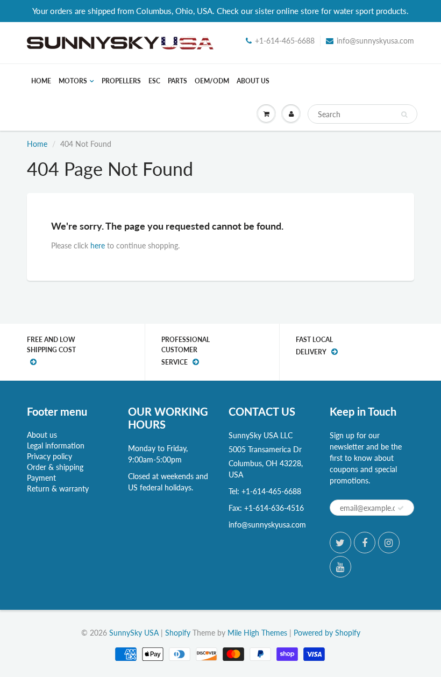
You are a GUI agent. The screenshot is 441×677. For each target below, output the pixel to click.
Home (41, 81)
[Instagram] (389, 542)
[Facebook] (364, 542)
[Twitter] (340, 542)
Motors (73, 81)
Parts (177, 81)
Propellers (121, 81)
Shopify (177, 632)
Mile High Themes (257, 632)
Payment (41, 477)
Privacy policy (49, 456)
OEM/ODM (212, 81)
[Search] (404, 114)
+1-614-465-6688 (285, 40)
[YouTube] (340, 567)
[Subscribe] (400, 508)
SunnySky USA (134, 632)
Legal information (55, 445)
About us (253, 81)
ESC (154, 81)
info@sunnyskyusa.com (375, 40)
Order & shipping (55, 467)
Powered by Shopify (327, 632)
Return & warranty (58, 488)
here (97, 245)
